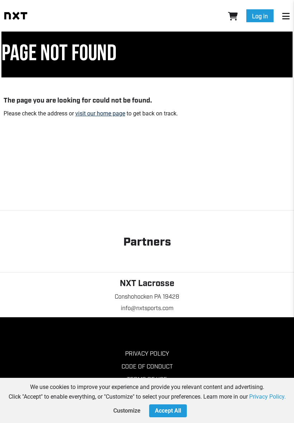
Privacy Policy (147, 353)
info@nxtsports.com (147, 307)
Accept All (168, 410)
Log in (260, 15)
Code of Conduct (147, 366)
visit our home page (100, 113)
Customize (127, 410)
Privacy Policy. (267, 396)
